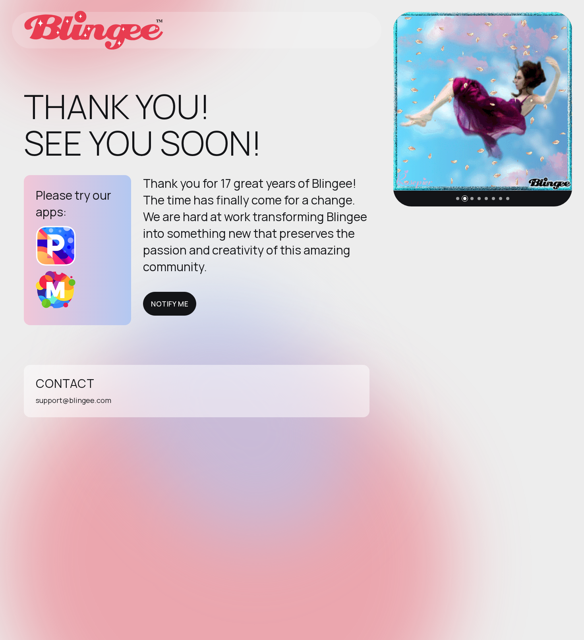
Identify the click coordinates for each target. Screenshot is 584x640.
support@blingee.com (73, 400)
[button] (457, 198)
